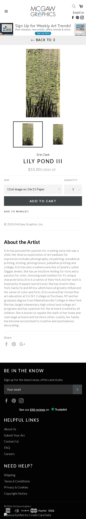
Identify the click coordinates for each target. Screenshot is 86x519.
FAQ (7, 447)
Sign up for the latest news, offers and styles (33, 380)
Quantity (70, 180)
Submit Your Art (14, 435)
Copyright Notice (15, 493)
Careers (9, 454)
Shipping (9, 475)
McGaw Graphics (22, 506)
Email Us (78, 12)
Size (6, 180)
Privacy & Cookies (16, 487)
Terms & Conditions (17, 481)
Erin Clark (43, 154)
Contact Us (11, 441)
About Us (10, 429)
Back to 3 (45, 40)
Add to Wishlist (16, 211)
